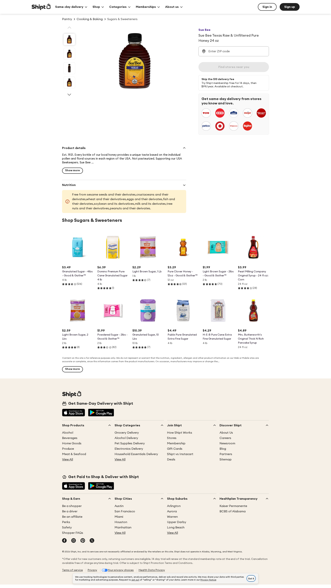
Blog (223, 448)
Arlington (174, 506)
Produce (68, 448)
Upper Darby (176, 522)
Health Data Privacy (151, 570)
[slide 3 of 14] (69, 68)
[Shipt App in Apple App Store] (73, 413)
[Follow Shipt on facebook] (64, 541)
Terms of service (72, 570)
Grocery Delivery (127, 432)
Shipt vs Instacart (180, 454)
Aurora (172, 511)
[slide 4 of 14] (69, 82)
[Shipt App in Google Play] (101, 413)
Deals (171, 459)
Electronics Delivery (129, 448)
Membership (176, 443)
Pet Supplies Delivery (130, 443)
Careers (225, 438)
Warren (172, 516)
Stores (171, 438)
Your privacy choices (121, 570)
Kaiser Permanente (233, 506)
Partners (226, 454)
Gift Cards (174, 448)
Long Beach (175, 527)
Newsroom (227, 443)
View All (67, 459)
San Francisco (125, 511)
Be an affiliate (72, 516)
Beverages (69, 438)
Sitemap (226, 459)
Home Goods (71, 443)
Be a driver (69, 511)
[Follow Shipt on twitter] (92, 541)
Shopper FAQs (72, 532)
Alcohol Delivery (126, 438)
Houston (121, 522)
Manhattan (123, 527)
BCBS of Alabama (233, 511)
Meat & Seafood (74, 454)
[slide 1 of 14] (69, 39)
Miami (119, 516)
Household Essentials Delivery (136, 454)
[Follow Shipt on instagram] (73, 541)
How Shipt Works (179, 432)
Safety (67, 527)
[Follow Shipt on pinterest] (82, 541)
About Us (226, 432)
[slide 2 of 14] (69, 54)
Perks (66, 522)
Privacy (92, 570)
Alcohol (67, 432)
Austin (119, 506)
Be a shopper (72, 506)
